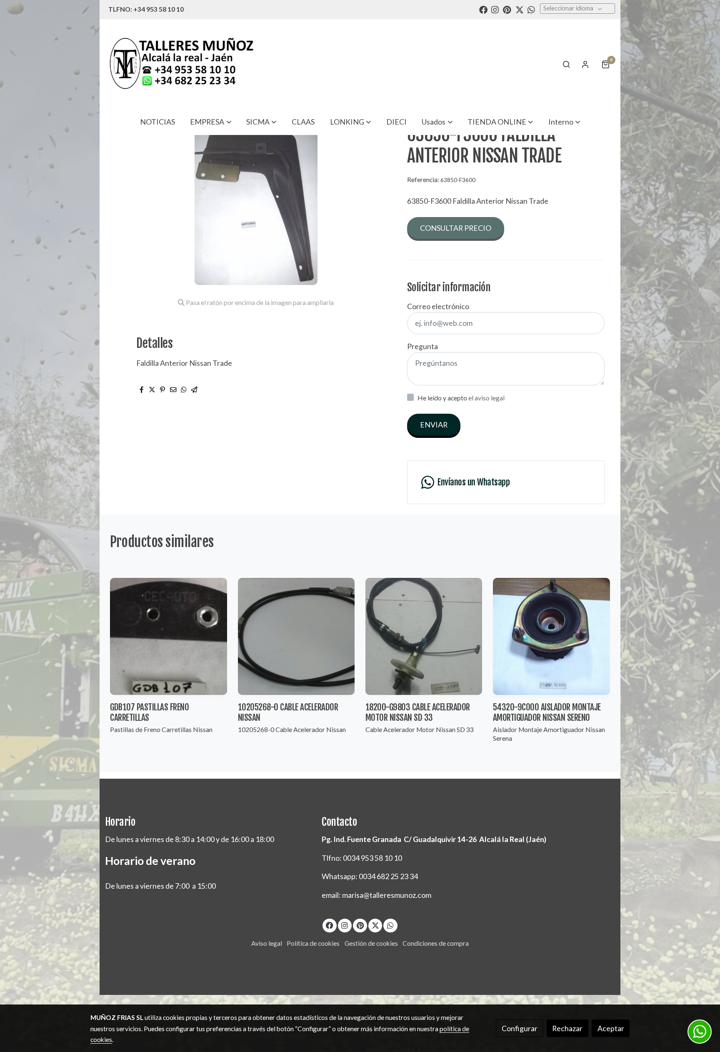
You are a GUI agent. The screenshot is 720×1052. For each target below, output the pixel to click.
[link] (181, 64)
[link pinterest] (507, 9)
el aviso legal (486, 398)
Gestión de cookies (371, 943)
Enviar (434, 424)
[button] (211, 122)
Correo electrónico (438, 306)
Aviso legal (266, 943)
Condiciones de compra (435, 943)
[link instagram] (495, 9)
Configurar (520, 1028)
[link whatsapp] (531, 9)
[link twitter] (519, 9)
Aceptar (611, 1028)
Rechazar (567, 1028)
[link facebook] (483, 9)
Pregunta (422, 346)
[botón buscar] (566, 64)
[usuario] (585, 64)
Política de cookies (313, 943)
